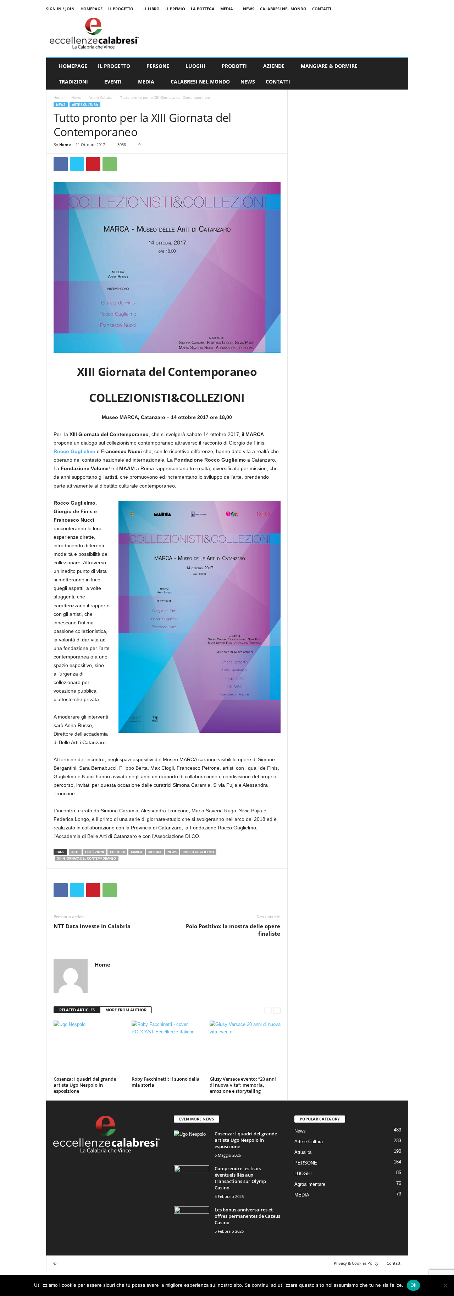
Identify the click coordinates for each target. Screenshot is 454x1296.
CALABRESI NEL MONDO (200, 81)
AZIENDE (273, 66)
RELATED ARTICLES (77, 1009)
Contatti (321, 8)
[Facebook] (61, 164)
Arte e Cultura (100, 97)
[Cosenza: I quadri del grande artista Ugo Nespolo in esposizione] (89, 1047)
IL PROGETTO (114, 66)
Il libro (151, 8)
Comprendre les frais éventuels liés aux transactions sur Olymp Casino (240, 1178)
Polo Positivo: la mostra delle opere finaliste (233, 930)
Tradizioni (73, 81)
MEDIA (226, 8)
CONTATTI (278, 81)
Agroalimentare (309, 1184)
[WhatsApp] (110, 164)
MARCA (136, 852)
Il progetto (120, 8)
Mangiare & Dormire (329, 66)
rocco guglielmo (198, 852)
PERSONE (157, 66)
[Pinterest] (93, 164)
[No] (445, 1285)
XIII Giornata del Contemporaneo (86, 858)
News (248, 8)
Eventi (113, 81)
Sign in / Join (60, 8)
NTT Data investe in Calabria (92, 926)
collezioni (94, 852)
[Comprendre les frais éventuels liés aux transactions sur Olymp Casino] (191, 1178)
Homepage (92, 8)
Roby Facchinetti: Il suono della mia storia (166, 1082)
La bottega (203, 8)
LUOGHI (195, 66)
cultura (117, 852)
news (172, 852)
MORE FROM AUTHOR (125, 1009)
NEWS (247, 81)
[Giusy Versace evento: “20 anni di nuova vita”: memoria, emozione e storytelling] (245, 1047)
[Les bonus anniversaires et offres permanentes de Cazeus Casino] (191, 1219)
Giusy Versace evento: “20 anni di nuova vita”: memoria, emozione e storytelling (243, 1085)
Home (58, 97)
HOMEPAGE (73, 66)
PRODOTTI (234, 66)
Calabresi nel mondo (283, 8)
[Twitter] (77, 164)
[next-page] (277, 1010)
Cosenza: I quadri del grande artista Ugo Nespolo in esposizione (85, 1085)
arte (75, 852)
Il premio (175, 8)
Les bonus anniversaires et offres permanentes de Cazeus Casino (247, 1216)
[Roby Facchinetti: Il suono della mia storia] (167, 1047)
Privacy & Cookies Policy (356, 1263)
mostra (154, 852)
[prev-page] (268, 1010)
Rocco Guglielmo (74, 451)
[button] (397, 74)
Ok (413, 1285)
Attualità (302, 1152)
